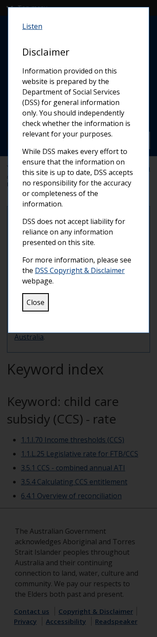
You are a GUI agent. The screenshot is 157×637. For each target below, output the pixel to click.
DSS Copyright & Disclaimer (80, 270)
